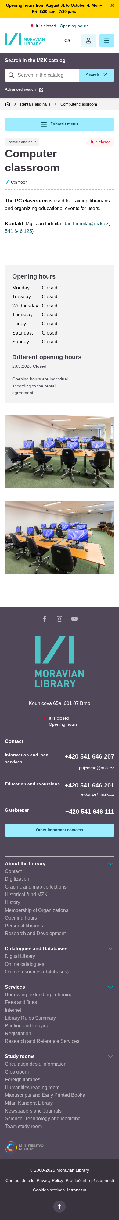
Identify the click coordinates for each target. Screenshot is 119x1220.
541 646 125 (18, 231)
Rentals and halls (35, 104)
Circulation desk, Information (36, 1064)
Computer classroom (78, 104)
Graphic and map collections (36, 886)
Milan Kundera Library (29, 1103)
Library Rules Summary (30, 1018)
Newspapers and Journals (33, 1110)
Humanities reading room (32, 1087)
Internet (13, 1010)
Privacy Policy (50, 1180)
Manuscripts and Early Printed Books (45, 1095)
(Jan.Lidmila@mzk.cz (85, 223)
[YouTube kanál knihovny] (74, 620)
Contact (13, 871)
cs (67, 40)
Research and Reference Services (42, 1041)
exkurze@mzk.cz (97, 794)
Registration (18, 1033)
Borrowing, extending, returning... (40, 994)
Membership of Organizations (36, 910)
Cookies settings (49, 1189)
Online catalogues (24, 964)
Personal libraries (24, 925)
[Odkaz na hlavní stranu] (25, 44)
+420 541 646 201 (89, 785)
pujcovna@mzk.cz (96, 767)
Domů (7, 104)
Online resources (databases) (37, 971)
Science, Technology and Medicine (43, 1118)
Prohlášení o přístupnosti (90, 1180)
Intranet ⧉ (76, 1189)
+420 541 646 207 (89, 756)
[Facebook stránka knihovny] (44, 620)
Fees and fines (21, 1002)
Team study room (23, 1126)
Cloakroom (17, 1072)
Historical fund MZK (26, 894)
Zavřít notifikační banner (112, 5)
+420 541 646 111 (89, 811)
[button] (106, 40)
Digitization (17, 879)
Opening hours (74, 25)
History (12, 902)
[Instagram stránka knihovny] (59, 620)
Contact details (19, 1180)
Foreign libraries (22, 1079)
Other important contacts (59, 830)
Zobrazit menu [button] (64, 124)
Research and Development (35, 933)
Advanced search (20, 89)
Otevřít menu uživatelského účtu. (88, 40)
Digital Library (20, 956)
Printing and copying (27, 1025)
